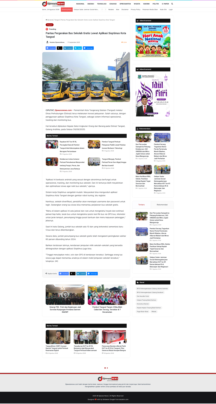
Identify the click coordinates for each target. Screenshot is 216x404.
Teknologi (101, 4)
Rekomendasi (162, 205)
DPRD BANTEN (125, 4)
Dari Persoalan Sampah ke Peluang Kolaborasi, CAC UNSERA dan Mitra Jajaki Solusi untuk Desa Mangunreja (159, 217)
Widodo (154, 311)
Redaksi (111, 9)
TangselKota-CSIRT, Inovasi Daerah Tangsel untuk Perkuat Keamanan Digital (57, 348)
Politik (156, 4)
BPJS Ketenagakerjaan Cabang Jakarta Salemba (152, 288)
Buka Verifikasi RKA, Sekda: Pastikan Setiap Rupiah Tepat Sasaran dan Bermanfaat (143, 181)
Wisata (137, 4)
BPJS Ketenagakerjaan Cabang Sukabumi (150, 292)
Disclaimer (125, 9)
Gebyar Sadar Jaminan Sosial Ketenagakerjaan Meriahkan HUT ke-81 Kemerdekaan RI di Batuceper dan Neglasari (162, 184)
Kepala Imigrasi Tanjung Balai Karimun (149, 308)
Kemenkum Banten (143, 304)
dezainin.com (123, 399)
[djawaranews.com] (53, 4)
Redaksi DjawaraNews (57, 42)
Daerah (91, 4)
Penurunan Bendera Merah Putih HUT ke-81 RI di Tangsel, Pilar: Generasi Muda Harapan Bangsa (114, 348)
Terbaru (141, 205)
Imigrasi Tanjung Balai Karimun (146, 300)
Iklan (117, 9)
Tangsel (57, 20)
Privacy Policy (135, 9)
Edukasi (113, 4)
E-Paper (165, 4)
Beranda (50, 20)
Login (171, 9)
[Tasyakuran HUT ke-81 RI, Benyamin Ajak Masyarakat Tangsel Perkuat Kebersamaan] (86, 337)
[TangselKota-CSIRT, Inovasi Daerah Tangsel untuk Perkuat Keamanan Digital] (58, 337)
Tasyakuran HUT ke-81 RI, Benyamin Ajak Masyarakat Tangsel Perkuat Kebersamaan (85, 348)
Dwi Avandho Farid (143, 296)
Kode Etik (163, 9)
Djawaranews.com (63, 110)
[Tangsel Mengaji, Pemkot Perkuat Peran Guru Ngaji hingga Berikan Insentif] (94, 161)
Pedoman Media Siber (150, 9)
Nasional (80, 4)
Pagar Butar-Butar (142, 311)
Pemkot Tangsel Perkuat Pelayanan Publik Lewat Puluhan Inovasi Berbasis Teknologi (114, 145)
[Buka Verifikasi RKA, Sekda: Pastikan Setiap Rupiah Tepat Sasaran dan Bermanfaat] (144, 169)
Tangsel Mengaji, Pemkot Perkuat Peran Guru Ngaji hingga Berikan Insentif (114, 162)
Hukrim (146, 4)
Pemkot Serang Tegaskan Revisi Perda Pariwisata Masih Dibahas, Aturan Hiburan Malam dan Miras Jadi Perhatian (160, 151)
